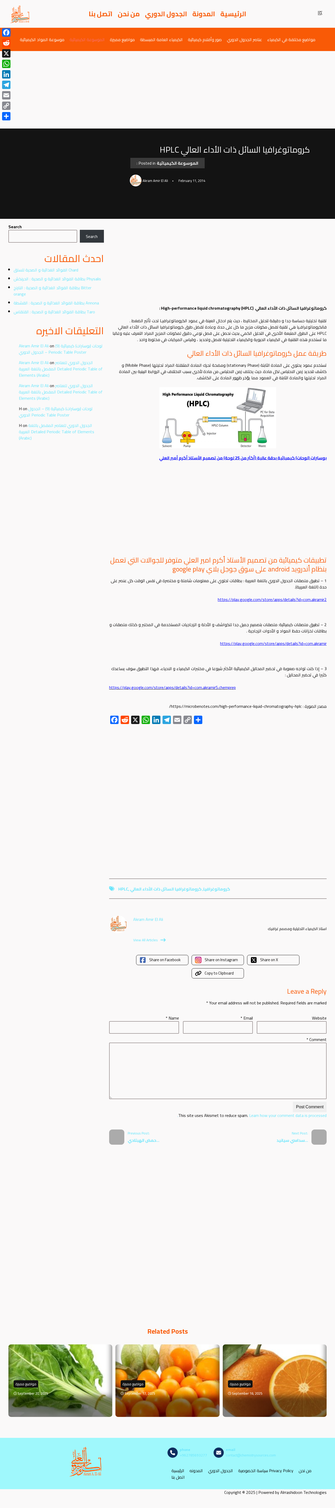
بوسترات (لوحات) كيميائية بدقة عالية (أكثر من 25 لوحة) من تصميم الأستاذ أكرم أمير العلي (243, 458)
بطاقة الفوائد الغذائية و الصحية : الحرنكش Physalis (57, 279)
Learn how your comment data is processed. (252, 1115)
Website (319, 1018)
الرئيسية (233, 14)
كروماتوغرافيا (216, 889)
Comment (316, 1039)
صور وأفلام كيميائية (205, 39)
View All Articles (145, 940)
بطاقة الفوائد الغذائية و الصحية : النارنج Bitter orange (52, 291)
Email (247, 1018)
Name (172, 1018)
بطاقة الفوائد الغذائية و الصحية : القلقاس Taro (54, 312)
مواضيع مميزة (122, 39)
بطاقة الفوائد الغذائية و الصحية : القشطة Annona (56, 303)
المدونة (203, 14)
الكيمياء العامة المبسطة (161, 39)
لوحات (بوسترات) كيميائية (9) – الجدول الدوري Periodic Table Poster (60, 349)
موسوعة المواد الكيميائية (42, 39)
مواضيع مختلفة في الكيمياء (291, 39)
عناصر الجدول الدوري (244, 39)
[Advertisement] (167, 89)
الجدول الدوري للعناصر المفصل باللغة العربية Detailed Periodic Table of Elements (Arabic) (61, 369)
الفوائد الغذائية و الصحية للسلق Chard (46, 270)
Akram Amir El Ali (34, 346)
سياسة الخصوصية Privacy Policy (265, 1470)
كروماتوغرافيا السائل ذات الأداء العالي (166, 889)
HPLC (123, 889)
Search (15, 227)
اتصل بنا (101, 14)
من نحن (129, 14)
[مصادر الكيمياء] (20, 14)
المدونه (196, 1470)
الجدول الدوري (166, 14)
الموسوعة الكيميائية (87, 39)
